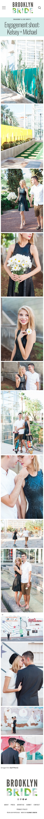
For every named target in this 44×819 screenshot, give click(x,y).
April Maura (14, 768)
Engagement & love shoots (22, 19)
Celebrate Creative (32, 812)
